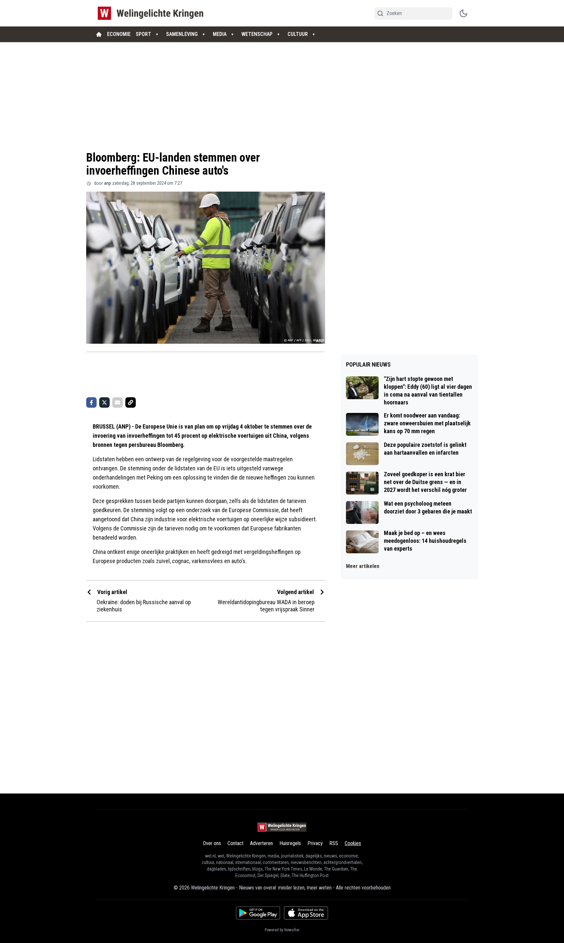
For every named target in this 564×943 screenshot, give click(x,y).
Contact (235, 843)
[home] (99, 34)
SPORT (143, 34)
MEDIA (220, 34)
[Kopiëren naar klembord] (130, 402)
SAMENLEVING (182, 34)
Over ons (212, 843)
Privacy (315, 843)
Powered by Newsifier (282, 930)
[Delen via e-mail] (117, 402)
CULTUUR (298, 34)
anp (107, 183)
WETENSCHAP (257, 34)
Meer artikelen (362, 566)
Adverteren (261, 843)
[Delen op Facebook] (91, 402)
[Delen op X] (104, 402)
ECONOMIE (119, 34)
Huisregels (290, 843)
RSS (333, 843)
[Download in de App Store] (306, 912)
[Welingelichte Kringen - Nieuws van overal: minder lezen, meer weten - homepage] (152, 13)
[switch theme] (463, 13)
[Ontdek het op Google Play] (258, 912)
